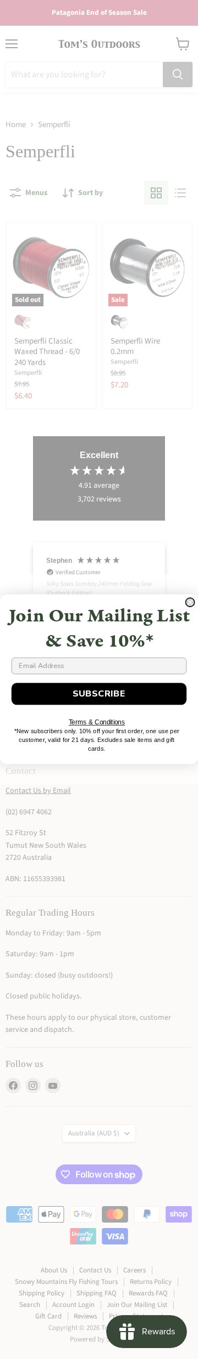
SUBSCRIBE (99, 694)
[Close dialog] (190, 602)
